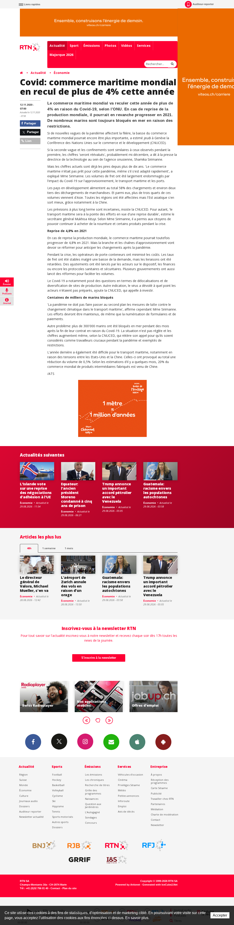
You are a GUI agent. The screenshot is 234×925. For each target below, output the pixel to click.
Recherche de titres (97, 785)
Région (23, 774)
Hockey (56, 779)
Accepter (220, 915)
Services (144, 45)
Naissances (91, 798)
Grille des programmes (93, 792)
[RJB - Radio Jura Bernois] (79, 845)
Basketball (58, 785)
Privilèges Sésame (129, 785)
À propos (156, 774)
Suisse (23, 779)
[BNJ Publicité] (42, 845)
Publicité (156, 793)
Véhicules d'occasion (130, 774)
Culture (23, 795)
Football (57, 774)
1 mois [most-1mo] (69, 548)
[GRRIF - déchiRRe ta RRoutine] (79, 860)
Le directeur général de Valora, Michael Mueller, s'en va (34, 584)
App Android (163, 742)
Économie (62, 73)
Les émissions (93, 774)
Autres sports (60, 821)
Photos (110, 45)
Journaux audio (28, 801)
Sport (74, 45)
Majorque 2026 (61, 54)
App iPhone (137, 742)
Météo (122, 790)
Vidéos (126, 45)
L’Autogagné (92, 812)
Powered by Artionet (127, 884)
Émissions (91, 45)
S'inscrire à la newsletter (98, 657)
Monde (23, 785)
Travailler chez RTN (162, 798)
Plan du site (69, 888)
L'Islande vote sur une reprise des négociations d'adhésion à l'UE (36, 490)
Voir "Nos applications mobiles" (99, 696)
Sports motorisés (62, 816)
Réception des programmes (159, 781)
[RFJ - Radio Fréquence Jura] (154, 845)
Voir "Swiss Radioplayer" (44, 696)
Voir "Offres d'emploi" (154, 696)
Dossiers (24, 806)
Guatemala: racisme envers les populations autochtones (157, 490)
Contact (155, 819)
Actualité (57, 45)
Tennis (56, 811)
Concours (91, 822)
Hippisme (58, 806)
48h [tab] (29, 548)
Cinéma (122, 779)
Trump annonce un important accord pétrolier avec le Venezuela (116, 492)
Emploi (122, 806)
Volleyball (58, 790)
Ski (54, 801)
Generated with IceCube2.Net (160, 884)
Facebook (33, 742)
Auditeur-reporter (203, 4)
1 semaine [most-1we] (49, 548)
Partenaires (158, 803)
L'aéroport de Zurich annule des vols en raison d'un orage (73, 586)
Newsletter (157, 824)
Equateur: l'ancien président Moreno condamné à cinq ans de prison (76, 494)
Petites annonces (128, 795)
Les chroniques (94, 779)
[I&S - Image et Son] (117, 860)
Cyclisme (57, 795)
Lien (28, 141)
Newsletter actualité (31, 816)
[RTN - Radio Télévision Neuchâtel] (117, 845)
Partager (29, 123)
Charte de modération (164, 814)
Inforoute (124, 801)
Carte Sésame (159, 788)
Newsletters (111, 742)
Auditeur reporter (30, 811)
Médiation (157, 809)
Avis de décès (126, 811)
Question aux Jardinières (93, 805)
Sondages (91, 817)
